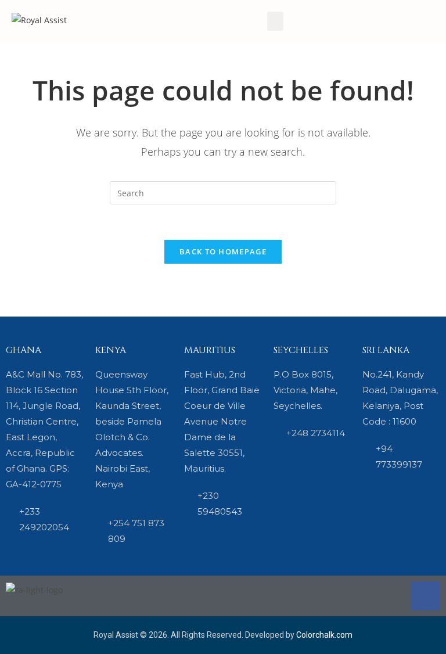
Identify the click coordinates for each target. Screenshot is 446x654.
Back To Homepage (223, 251)
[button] (275, 21)
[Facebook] (425, 595)
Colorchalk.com (324, 634)
